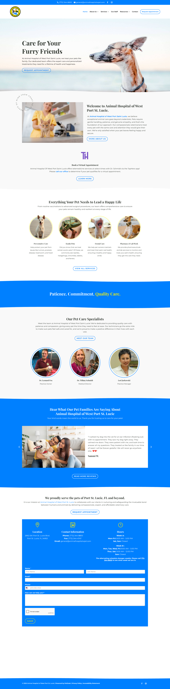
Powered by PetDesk (63, 683)
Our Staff (114, 12)
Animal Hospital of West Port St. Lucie (57, 502)
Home (85, 12)
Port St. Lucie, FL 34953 (37, 538)
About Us (93, 12)
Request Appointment (150, 12)
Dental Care (99, 244)
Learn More (85, 179)
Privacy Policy (77, 683)
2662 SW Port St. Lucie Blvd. (37, 536)
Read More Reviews (85, 476)
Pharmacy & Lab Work (129, 244)
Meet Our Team (85, 338)
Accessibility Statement (91, 683)
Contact (135, 12)
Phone (27, 585)
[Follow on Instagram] (145, 683)
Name (28, 568)
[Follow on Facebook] (141, 683)
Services (104, 12)
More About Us (97, 139)
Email (28, 576)
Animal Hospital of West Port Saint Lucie (108, 116)
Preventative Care (41, 244)
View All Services (85, 268)
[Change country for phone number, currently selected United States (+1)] (27, 588)
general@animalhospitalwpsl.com (76, 541)
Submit (30, 621)
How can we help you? (35, 593)
